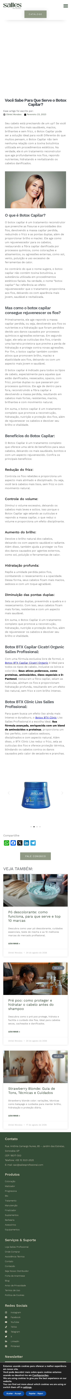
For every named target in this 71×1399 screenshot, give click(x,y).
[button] (65, 6)
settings (27, 1387)
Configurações (40, 1375)
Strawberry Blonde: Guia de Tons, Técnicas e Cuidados (31, 1090)
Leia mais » (14, 943)
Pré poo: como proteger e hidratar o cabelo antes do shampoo (31, 1004)
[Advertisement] (35, 57)
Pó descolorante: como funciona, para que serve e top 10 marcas (34, 916)
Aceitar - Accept (13, 1393)
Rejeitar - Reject (36, 1393)
